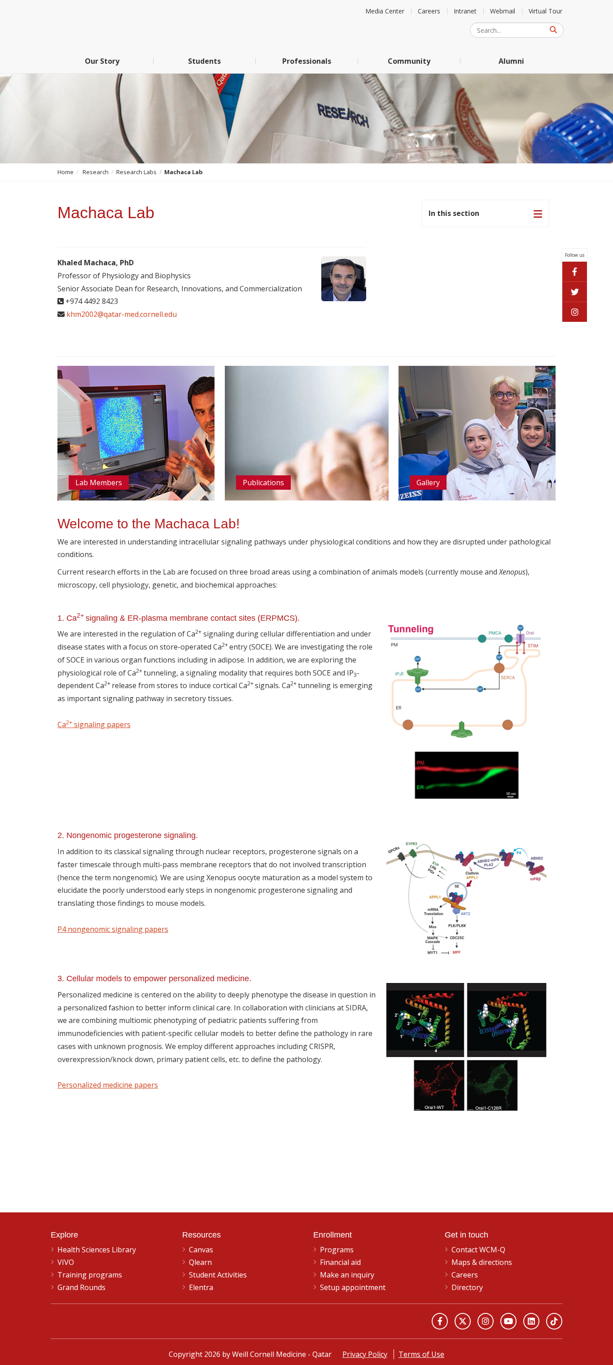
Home (65, 172)
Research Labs (136, 172)
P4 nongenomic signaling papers (112, 929)
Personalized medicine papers (107, 1085)
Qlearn (200, 1262)
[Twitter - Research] (574, 291)
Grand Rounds (81, 1287)
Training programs (89, 1275)
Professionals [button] (306, 61)
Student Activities (218, 1275)
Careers (429, 11)
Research (96, 172)
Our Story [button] (102, 61)
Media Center (384, 11)
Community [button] (409, 61)
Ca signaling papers (94, 724)
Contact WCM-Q (478, 1250)
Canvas (201, 1250)
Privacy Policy (364, 1354)
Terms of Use (421, 1354)
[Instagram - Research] (574, 312)
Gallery (428, 482)
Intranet (465, 11)
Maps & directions (481, 1262)
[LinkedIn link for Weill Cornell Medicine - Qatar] (531, 1321)
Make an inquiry (347, 1275)
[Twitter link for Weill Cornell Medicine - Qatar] (463, 1321)
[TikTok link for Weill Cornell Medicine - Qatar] (554, 1321)
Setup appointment (352, 1287)
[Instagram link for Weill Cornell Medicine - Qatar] (485, 1321)
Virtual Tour (545, 11)
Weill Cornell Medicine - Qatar (118, 24)
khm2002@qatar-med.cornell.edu (121, 314)
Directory (467, 1287)
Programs (337, 1250)
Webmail (502, 11)
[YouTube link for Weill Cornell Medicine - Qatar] (508, 1321)
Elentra (201, 1287)
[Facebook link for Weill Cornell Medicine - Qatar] (440, 1321)
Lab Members (98, 482)
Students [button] (204, 61)
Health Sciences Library (96, 1250)
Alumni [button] (511, 61)
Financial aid (340, 1262)
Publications (263, 482)
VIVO (65, 1262)
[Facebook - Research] (574, 271)
